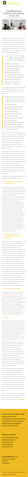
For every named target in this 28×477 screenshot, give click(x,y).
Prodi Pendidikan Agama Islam (10, 437)
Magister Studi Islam (7, 444)
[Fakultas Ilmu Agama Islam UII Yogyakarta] (11, 3)
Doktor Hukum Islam (7, 446)
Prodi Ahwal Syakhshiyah (8, 440)
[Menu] (24, 3)
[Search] (20, 3)
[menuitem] (20, 3)
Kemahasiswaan (6, 463)
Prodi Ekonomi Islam (7, 442)
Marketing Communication (8, 459)
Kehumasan (5, 461)
